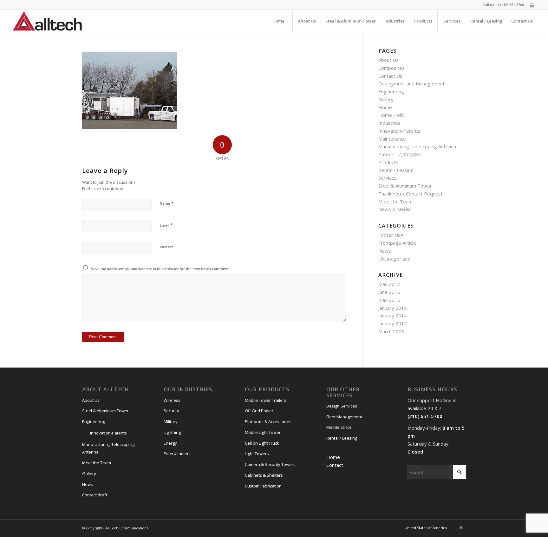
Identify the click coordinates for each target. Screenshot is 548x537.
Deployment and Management (411, 83)
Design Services (341, 406)
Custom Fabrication (263, 486)
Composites (391, 68)
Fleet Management (344, 417)
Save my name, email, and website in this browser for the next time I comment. (160, 268)
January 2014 (392, 315)
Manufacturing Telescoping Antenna (417, 146)
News (384, 251)
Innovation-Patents (399, 131)
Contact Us (390, 76)
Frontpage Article (397, 243)
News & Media (394, 209)
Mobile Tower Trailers (265, 400)
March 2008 (391, 331)
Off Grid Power (259, 411)
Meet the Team (395, 201)
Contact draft (94, 495)
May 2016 (389, 300)
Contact (334, 465)
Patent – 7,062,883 (399, 154)
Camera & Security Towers (270, 464)
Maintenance (392, 139)
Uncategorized (394, 258)
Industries (389, 123)
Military (171, 421)
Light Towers (257, 453)
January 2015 (392, 308)
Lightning (172, 432)
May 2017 (389, 284)
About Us (388, 60)
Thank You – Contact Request (410, 193)
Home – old (391, 115)
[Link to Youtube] (532, 5)
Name (166, 203)
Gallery (386, 99)
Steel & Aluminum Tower (405, 185)
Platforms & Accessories (268, 421)
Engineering (391, 91)
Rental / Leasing (396, 170)
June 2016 (389, 292)
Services (387, 178)
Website (167, 246)
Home (385, 107)
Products (388, 162)
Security (171, 411)
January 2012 (392, 323)
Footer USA (390, 235)
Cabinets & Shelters (264, 475)
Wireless (172, 400)
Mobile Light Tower (263, 432)
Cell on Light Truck (262, 443)
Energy (170, 443)
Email (166, 225)
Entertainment (177, 453)
